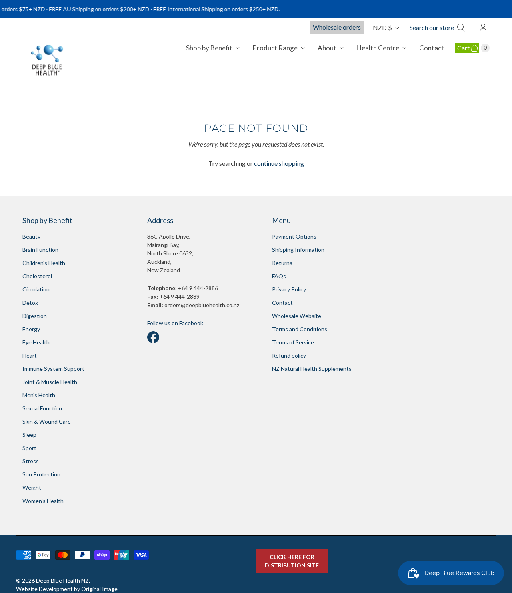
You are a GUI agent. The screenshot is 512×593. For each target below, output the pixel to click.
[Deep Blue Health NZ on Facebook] (153, 335)
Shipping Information (298, 249)
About (327, 48)
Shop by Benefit (209, 48)
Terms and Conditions (299, 329)
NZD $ (382, 27)
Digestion (34, 315)
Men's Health (38, 395)
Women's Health (43, 500)
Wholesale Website (296, 315)
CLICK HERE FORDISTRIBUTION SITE (292, 561)
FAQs (279, 276)
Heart (29, 355)
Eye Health (36, 342)
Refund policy (289, 355)
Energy (31, 329)
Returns (282, 262)
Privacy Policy (289, 289)
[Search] (463, 27)
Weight (31, 487)
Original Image (99, 588)
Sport (29, 447)
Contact (431, 48)
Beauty (31, 236)
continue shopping (279, 163)
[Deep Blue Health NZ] (47, 60)
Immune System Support (53, 368)
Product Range (275, 48)
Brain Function (40, 249)
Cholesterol (37, 276)
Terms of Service (293, 342)
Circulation (36, 289)
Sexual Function (42, 408)
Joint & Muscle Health (49, 381)
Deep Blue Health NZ (62, 580)
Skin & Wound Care (46, 421)
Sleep (29, 434)
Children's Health (43, 262)
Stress (30, 461)
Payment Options (294, 236)
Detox (30, 302)
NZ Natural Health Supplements (312, 368)
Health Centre (377, 48)
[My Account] (483, 27)
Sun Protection (41, 474)
